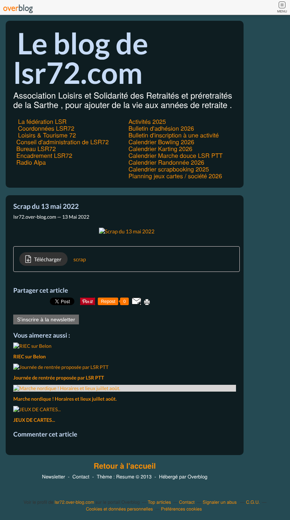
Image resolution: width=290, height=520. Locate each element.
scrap (80, 259)
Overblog (197, 476)
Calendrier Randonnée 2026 (166, 162)
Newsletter (53, 476)
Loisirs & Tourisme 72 (46, 135)
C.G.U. (252, 502)
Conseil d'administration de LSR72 (62, 141)
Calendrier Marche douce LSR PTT (175, 155)
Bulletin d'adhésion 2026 (161, 128)
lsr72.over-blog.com (74, 502)
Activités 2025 (147, 121)
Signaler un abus (220, 502)
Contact (80, 476)
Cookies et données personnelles (119, 509)
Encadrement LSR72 (44, 155)
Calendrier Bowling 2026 (161, 141)
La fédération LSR (41, 121)
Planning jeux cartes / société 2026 (175, 175)
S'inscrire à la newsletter (46, 319)
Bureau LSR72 (36, 148)
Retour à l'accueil (125, 466)
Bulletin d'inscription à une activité (173, 135)
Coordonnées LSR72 (45, 128)
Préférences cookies (181, 509)
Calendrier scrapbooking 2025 (168, 169)
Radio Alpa (31, 162)
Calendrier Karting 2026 (160, 148)
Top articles (159, 502)
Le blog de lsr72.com (80, 57)
